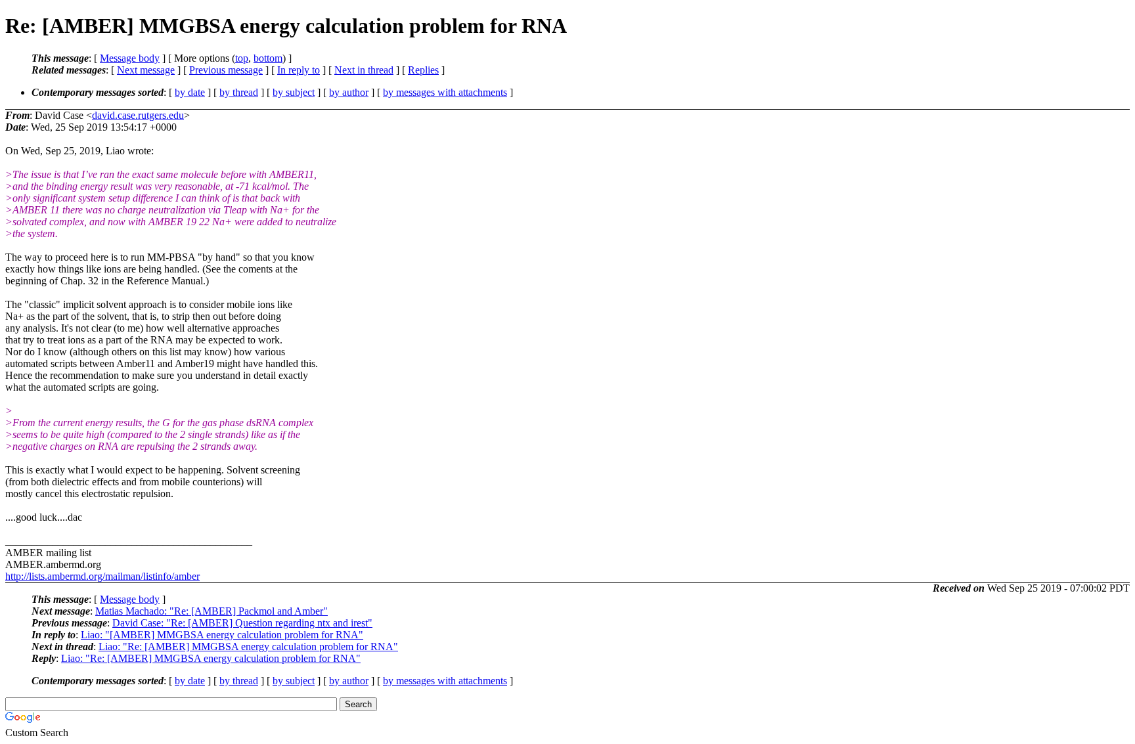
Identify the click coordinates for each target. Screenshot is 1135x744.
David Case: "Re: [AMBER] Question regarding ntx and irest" (242, 622)
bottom (268, 58)
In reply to (298, 70)
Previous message (226, 70)
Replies (423, 70)
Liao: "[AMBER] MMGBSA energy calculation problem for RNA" (222, 634)
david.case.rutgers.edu (138, 115)
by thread (238, 92)
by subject (294, 92)
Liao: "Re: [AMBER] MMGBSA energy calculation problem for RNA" (248, 646)
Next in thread (363, 70)
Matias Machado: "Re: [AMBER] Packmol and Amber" (211, 611)
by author (348, 92)
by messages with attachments (445, 92)
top (241, 58)
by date (190, 92)
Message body (130, 58)
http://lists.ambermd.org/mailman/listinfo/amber (102, 576)
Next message (146, 70)
